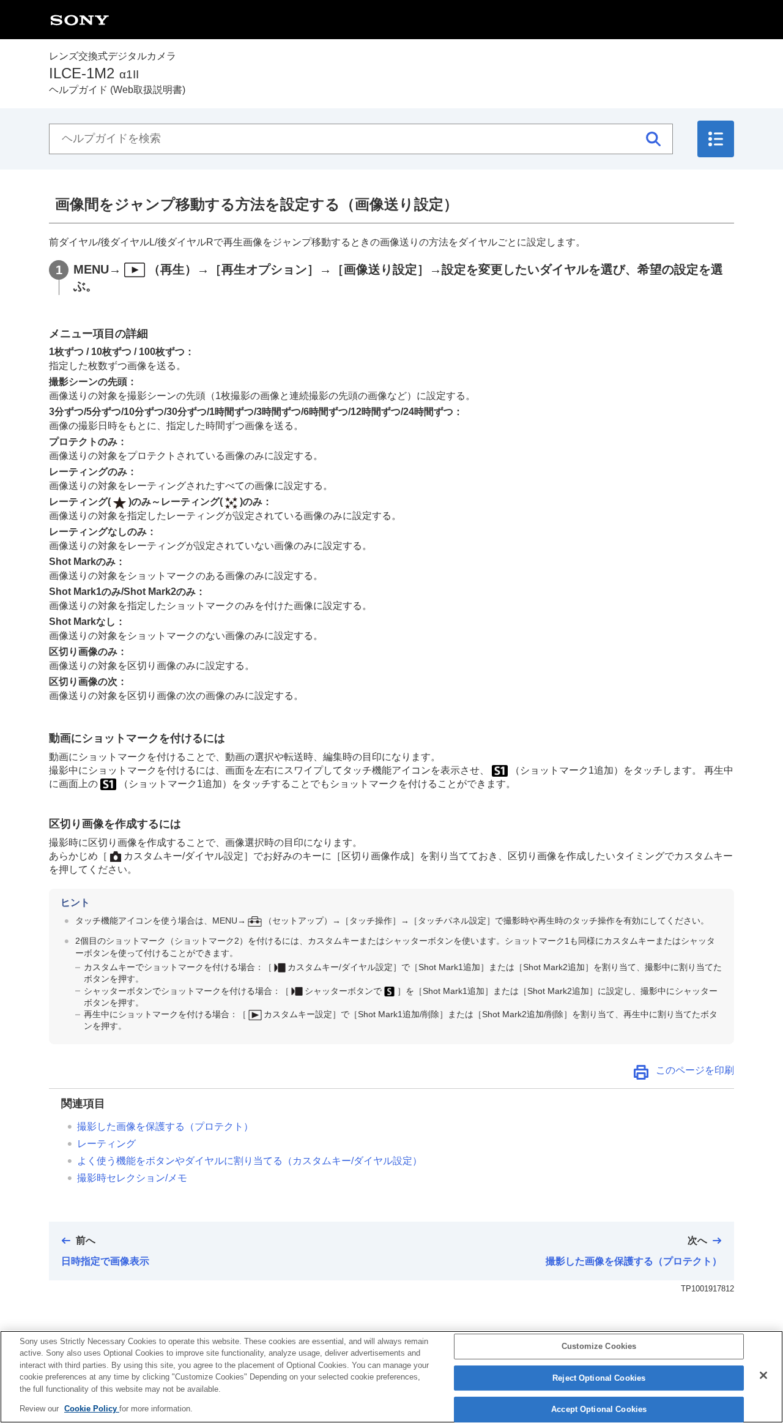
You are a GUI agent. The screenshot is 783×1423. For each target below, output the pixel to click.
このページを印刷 (695, 1070)
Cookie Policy (91, 1408)
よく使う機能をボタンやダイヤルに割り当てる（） (249, 1161)
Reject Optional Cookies (598, 1378)
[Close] (763, 1375)
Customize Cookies (599, 1346)
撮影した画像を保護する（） (165, 1126)
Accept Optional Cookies (599, 1409)
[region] (391, 1377)
